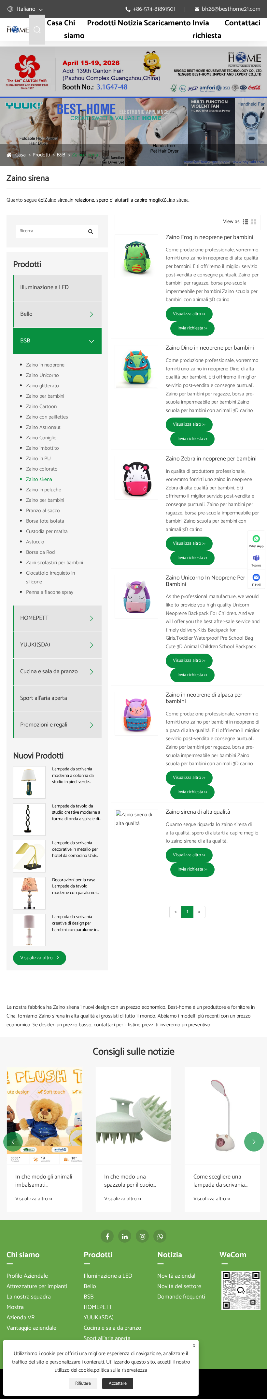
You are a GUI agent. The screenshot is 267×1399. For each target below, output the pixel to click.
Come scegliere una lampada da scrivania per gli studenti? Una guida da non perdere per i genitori (219, 1181)
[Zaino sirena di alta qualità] (136, 819)
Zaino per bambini (45, 396)
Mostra (15, 1307)
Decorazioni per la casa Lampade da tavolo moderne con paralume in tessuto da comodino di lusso (76, 886)
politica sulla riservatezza (120, 1370)
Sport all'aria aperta (43, 698)
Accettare (118, 1383)
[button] (13, 1142)
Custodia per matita (47, 531)
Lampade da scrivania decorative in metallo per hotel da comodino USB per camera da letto (75, 849)
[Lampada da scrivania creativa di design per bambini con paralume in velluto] (29, 930)
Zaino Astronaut (43, 427)
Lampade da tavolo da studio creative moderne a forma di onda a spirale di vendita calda (76, 812)
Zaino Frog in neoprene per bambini (209, 237)
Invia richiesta (206, 29)
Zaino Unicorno (42, 375)
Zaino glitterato (42, 385)
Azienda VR (21, 1318)
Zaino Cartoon (41, 406)
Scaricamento (167, 23)
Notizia (130, 23)
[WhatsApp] (159, 1236)
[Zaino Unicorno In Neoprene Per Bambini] (136, 597)
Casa (55, 23)
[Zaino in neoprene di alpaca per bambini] (136, 714)
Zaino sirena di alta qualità (198, 812)
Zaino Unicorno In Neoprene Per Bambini (205, 581)
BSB (61, 155)
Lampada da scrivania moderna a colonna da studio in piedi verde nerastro (73, 775)
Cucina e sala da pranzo (49, 672)
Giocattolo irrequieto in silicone (50, 577)
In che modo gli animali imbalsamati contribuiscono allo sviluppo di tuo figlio (43, 1181)
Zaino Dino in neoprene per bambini (210, 348)
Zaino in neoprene (45, 365)
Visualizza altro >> (189, 314)
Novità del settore (179, 1286)
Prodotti (101, 23)
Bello (26, 314)
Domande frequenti (181, 1297)
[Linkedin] (124, 1236)
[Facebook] (107, 1236)
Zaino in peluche (43, 490)
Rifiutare (83, 1383)
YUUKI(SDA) (35, 645)
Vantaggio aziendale (31, 1328)
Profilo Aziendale (27, 1276)
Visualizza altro (37, 957)
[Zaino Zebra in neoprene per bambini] (136, 478)
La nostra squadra (29, 1297)
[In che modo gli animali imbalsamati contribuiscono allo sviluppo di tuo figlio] (44, 1115)
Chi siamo (74, 29)
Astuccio (35, 542)
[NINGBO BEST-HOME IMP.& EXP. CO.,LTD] (18, 29)
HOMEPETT (34, 618)
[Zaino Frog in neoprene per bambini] (136, 256)
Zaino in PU (38, 458)
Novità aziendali (177, 1276)
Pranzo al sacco (43, 510)
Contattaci (242, 23)
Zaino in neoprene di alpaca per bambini (204, 698)
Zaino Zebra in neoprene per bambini (211, 459)
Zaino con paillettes (47, 417)
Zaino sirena (85, 155)
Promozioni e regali (43, 725)
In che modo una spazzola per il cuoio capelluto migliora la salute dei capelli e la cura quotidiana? (129, 1181)
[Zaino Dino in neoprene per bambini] (136, 367)
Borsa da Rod (40, 552)
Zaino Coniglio (41, 437)
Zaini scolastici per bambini (54, 562)
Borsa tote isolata (45, 521)
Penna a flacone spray (49, 592)
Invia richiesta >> (192, 328)
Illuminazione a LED (44, 288)
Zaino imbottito (42, 448)
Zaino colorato (42, 469)
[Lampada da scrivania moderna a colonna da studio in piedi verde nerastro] (29, 782)
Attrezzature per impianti (37, 1286)
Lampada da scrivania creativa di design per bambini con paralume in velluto (74, 923)
